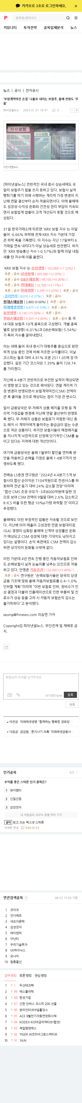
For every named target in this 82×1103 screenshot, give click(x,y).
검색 (68, 18)
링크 (18, 695)
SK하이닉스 (17, 950)
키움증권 (36, 570)
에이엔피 (16, 933)
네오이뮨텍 (17, 921)
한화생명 (27, 290)
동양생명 (9, 313)
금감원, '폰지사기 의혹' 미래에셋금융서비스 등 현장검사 (47, 731)
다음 (77, 772)
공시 (17, 90)
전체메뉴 (78, 18)
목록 (72, 704)
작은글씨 (72, 110)
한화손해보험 (13, 318)
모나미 (14, 956)
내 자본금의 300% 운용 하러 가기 (41, 814)
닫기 (76, 6)
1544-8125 (31, 827)
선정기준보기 (26, 898)
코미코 (14, 910)
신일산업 (13, 798)
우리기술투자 (18, 944)
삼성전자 (13, 807)
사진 (9, 695)
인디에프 (16, 915)
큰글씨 (76, 110)
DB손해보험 (30, 279)
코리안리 (10, 296)
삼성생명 (37, 268)
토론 (7, 273)
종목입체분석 (53, 28)
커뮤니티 (10, 28)
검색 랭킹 (10, 975)
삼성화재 (27, 274)
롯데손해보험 (13, 302)
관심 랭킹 (41, 975)
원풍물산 (16, 962)
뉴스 (73, 28)
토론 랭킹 (25, 975)
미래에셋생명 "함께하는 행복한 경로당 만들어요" (47, 721)
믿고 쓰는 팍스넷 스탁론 (24, 822)
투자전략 (30, 28)
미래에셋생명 (13, 307)
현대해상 (27, 285)
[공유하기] (6, 647)
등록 (70, 695)
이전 (66, 772)
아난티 (14, 938)
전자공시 (32, 90)
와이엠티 (13, 790)
